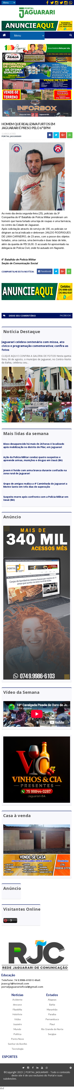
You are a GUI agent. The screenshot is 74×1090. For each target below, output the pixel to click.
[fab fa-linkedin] (37, 1068)
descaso (17, 1004)
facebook (65, 315)
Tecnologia (17, 1048)
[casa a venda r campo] (37, 88)
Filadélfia (17, 1009)
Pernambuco (52, 1019)
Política (17, 1034)
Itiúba (17, 1019)
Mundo (17, 1029)
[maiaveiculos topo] (37, 61)
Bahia (52, 1004)
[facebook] (47, 2)
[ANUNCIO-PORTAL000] (37, 299)
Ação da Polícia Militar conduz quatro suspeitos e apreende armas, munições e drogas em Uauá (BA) (32, 459)
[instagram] (57, 2)
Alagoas (52, 999)
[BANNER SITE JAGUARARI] (37, 51)
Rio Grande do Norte (52, 1029)
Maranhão (52, 1009)
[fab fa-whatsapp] (70, 2)
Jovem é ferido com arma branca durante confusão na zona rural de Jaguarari (35, 472)
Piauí (52, 1024)
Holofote (17, 1014)
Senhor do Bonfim (17, 1043)
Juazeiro (17, 1024)
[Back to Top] (70, 1068)
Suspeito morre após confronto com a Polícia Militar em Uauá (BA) (35, 498)
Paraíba (52, 1014)
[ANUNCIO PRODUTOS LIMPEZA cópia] (37, 78)
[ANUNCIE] (37, 29)
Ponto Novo (17, 1038)
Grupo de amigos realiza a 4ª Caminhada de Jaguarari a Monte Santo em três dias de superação (35, 485)
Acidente (17, 999)
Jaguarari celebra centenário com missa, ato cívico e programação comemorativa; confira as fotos (35, 346)
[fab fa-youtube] (42, 1068)
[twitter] (52, 2)
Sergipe (52, 1034)
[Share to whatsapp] (69, 135)
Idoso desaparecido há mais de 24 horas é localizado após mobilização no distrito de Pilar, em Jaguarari (33, 445)
